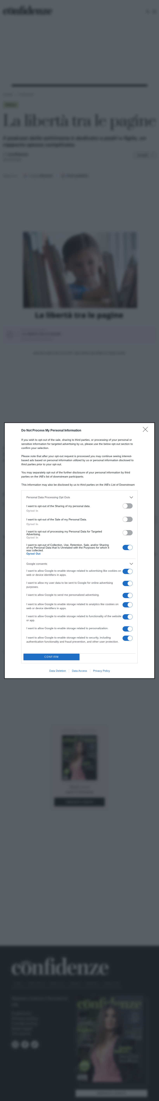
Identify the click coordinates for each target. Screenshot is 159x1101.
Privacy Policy (101, 670)
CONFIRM (51, 656)
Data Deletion (57, 670)
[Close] (146, 430)
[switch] (128, 506)
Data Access (79, 670)
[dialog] (79, 550)
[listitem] (79, 497)
